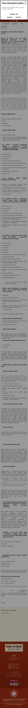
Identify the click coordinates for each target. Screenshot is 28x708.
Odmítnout (18, 17)
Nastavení (9, 17)
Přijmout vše (14, 14)
